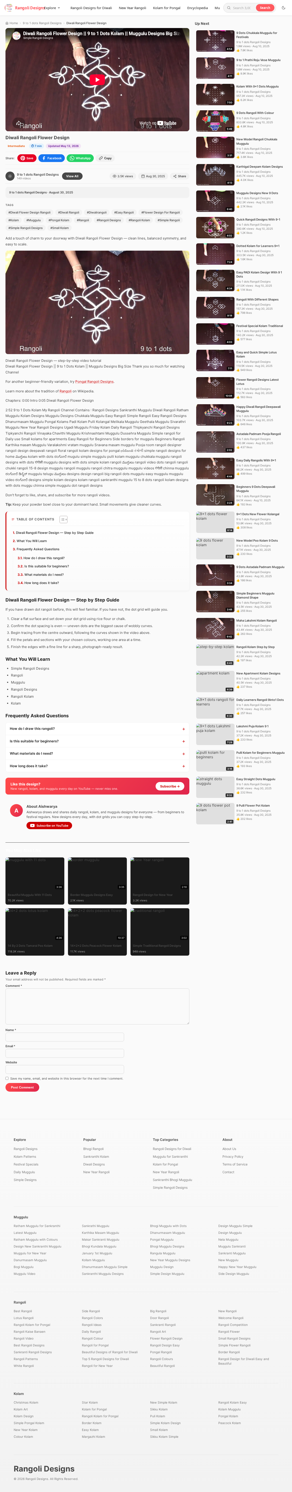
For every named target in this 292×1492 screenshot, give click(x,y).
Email (10, 1046)
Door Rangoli (159, 1318)
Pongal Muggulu (162, 1239)
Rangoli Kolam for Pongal (32, 1325)
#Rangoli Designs (109, 220)
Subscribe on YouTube (52, 825)
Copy (108, 158)
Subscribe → (170, 786)
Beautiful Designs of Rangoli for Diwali (110, 1352)
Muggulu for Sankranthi (170, 1156)
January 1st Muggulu (97, 1253)
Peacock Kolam (229, 1423)
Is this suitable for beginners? (46, 566)
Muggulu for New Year (30, 1253)
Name (10, 1030)
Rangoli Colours (161, 1359)
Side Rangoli (91, 1311)
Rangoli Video (24, 1338)
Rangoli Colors (92, 1318)
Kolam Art (21, 1409)
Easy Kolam (90, 1430)
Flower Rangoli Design (166, 1338)
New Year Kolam (26, 1430)
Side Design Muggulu (233, 1274)
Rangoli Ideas (92, 1325)
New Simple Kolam (163, 1402)
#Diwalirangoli (97, 212)
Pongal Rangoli (161, 1352)
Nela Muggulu (228, 1239)
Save (29, 158)
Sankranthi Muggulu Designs (103, 1274)
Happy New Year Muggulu (237, 1267)
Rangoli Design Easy (165, 1345)
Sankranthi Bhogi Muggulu (172, 1180)
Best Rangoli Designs (29, 1345)
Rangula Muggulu (162, 1253)
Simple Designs (25, 1180)
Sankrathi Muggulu (95, 1226)
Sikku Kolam (159, 1409)
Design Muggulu (230, 1233)
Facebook (54, 158)
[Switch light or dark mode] (283, 8)
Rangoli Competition (233, 1325)
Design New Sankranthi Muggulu (37, 1246)
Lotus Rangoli (24, 1318)
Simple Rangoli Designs (170, 1187)
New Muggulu (228, 1260)
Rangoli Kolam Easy (232, 1402)
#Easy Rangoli (124, 212)
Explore (50, 7)
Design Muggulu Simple (235, 1226)
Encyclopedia (197, 7)
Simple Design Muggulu (167, 1274)
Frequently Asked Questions (38, 549)
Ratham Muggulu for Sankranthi (37, 1226)
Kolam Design (24, 1416)
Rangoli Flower (229, 1331)
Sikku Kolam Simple (164, 1436)
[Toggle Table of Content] (61, 519)
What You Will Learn (32, 541)
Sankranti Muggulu (232, 1253)
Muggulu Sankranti (232, 1246)
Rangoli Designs (25, 1149)
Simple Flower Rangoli (234, 1345)
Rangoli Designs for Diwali (91, 7)
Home (14, 23)
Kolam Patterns (25, 1156)
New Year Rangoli (132, 7)
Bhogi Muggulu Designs (167, 1246)
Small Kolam (159, 1430)
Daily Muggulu (24, 1172)
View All (72, 176)
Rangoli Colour (92, 1338)
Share (182, 176)
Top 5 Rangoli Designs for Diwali (105, 1359)
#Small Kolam (59, 228)
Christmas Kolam (26, 1402)
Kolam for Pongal (166, 7)
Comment (13, 986)
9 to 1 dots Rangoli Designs (42, 23)
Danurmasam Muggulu (30, 1260)
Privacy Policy (232, 1156)
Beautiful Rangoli (162, 1366)
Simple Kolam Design (165, 1423)
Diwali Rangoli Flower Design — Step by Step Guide (55, 533)
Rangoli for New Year (97, 1366)
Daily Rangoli (91, 1331)
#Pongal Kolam (59, 220)
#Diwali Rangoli (68, 212)
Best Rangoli (23, 1311)
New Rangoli (227, 1311)
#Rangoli (83, 220)
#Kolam (13, 220)
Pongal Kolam (228, 1416)
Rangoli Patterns (26, 1359)
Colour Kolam (23, 1436)
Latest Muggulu (25, 1233)
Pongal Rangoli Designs (94, 381)
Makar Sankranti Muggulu (100, 1239)
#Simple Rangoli (169, 220)
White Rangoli (24, 1366)
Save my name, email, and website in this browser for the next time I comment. (66, 1078)
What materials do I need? (44, 574)
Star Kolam (90, 1402)
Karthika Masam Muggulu (100, 1233)
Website (11, 1062)
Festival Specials (26, 1164)
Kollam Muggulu (93, 1260)
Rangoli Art (158, 1331)
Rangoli (66, 391)
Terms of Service (235, 1164)
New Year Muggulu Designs (170, 1260)
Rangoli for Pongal (95, 1345)
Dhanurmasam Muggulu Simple (105, 1267)
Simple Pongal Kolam (29, 1423)
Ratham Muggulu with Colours (36, 1239)
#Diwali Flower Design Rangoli (29, 212)
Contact (228, 1172)
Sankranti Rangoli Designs (33, 1352)
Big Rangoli (158, 1311)
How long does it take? (41, 583)
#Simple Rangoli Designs (25, 228)
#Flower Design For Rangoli (160, 212)
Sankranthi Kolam (96, 1156)
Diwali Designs (94, 1164)
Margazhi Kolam (93, 1436)
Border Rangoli (229, 1352)
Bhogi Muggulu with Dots (168, 1226)
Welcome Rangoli (230, 1318)
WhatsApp (83, 158)
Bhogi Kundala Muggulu (99, 1246)
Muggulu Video (24, 1274)
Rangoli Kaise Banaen (29, 1331)
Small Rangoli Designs (234, 1338)
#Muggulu (33, 220)
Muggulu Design (162, 1267)
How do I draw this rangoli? (44, 558)
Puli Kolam (157, 1416)
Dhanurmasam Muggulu (167, 1233)
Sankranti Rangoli (163, 1325)
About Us (229, 1149)
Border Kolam (92, 1423)
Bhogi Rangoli (93, 1149)
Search (265, 8)
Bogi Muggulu (24, 1267)
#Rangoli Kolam (139, 220)
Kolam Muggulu (229, 1409)
